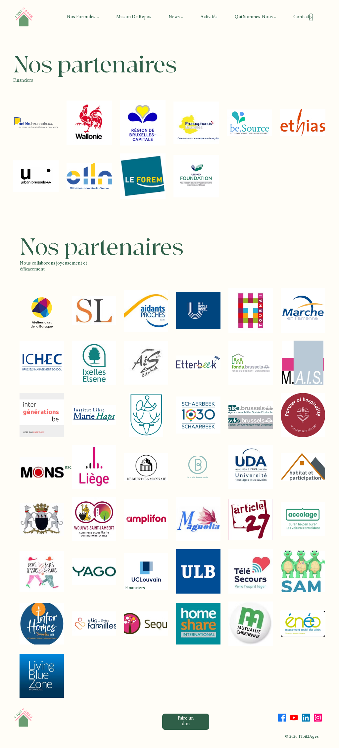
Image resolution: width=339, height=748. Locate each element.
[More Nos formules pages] (98, 18)
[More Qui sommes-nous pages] (275, 18)
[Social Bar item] (282, 718)
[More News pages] (182, 18)
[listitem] (36, 122)
